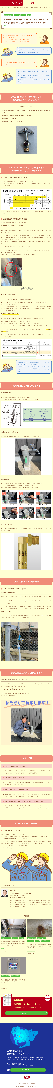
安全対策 (23, 15)
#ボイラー (29, 951)
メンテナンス (17, 15)
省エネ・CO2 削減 (32, 938)
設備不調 (29, 15)
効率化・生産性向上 (8, 15)
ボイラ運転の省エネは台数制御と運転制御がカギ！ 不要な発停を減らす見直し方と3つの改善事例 (13, 980)
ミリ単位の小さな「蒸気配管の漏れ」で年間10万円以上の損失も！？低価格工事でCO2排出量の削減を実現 (39, 946)
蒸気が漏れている (45, 940)
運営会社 (33, 1083)
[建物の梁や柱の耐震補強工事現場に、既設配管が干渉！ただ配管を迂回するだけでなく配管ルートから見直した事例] (13, 936)
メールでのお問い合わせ (28, 1069)
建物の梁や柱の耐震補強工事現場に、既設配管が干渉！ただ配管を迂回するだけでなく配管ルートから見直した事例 (13, 943)
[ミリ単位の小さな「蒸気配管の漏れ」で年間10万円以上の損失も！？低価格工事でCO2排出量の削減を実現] (39, 936)
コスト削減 (37, 940)
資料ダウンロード (26, 1013)
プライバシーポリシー (23, 1083)
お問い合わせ (42, 808)
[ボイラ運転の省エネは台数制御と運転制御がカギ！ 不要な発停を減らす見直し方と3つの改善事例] (13, 973)
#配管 (5, 25)
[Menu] (50, 2)
